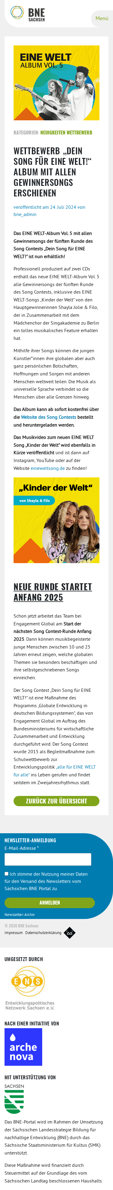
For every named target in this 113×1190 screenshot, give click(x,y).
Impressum (14, 933)
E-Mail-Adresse (22, 849)
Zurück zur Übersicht (56, 802)
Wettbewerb (79, 133)
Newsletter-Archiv (20, 915)
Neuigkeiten (52, 133)
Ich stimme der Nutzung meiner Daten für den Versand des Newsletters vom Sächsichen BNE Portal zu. (46, 881)
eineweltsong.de (48, 469)
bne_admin (25, 215)
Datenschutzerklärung (43, 933)
